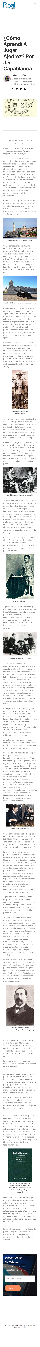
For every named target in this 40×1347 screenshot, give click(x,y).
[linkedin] (21, 89)
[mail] (25, 89)
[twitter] (17, 89)
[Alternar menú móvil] (35, 3)
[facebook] (13, 89)
